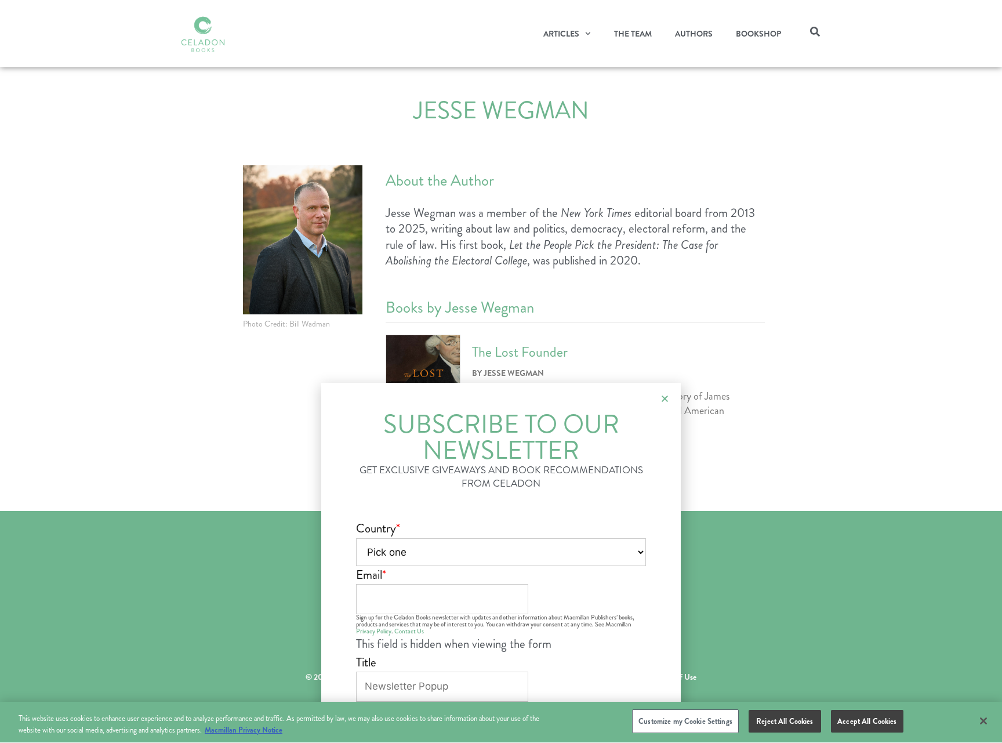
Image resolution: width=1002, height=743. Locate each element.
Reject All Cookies (784, 721)
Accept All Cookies (866, 721)
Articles (561, 33)
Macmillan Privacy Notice (243, 730)
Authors (694, 33)
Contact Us (409, 631)
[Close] (983, 721)
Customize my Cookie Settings (685, 721)
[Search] (815, 34)
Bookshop (758, 33)
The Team (633, 33)
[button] (664, 398)
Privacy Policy (373, 631)
